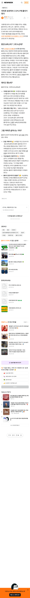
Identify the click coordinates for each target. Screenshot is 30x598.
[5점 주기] (19, 219)
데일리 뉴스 (4, 7)
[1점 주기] (11, 219)
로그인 (26, 2)
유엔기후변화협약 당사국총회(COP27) (12, 36)
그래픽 (12, 122)
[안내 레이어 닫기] (28, 590)
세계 (3, 230)
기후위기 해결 (21, 75)
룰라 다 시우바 (19, 235)
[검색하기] (22, 2)
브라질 (3, 235)
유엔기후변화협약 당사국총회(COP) (10, 232)
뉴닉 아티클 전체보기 (14, 425)
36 (18, 435)
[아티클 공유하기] (25, 18)
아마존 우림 (10, 235)
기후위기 (13, 230)
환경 (8, 230)
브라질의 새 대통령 (9, 49)
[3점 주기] (15, 219)
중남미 (22, 232)
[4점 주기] (17, 219)
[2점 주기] (13, 219)
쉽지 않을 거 (22, 135)
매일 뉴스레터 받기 (15, 595)
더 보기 (25, 240)
